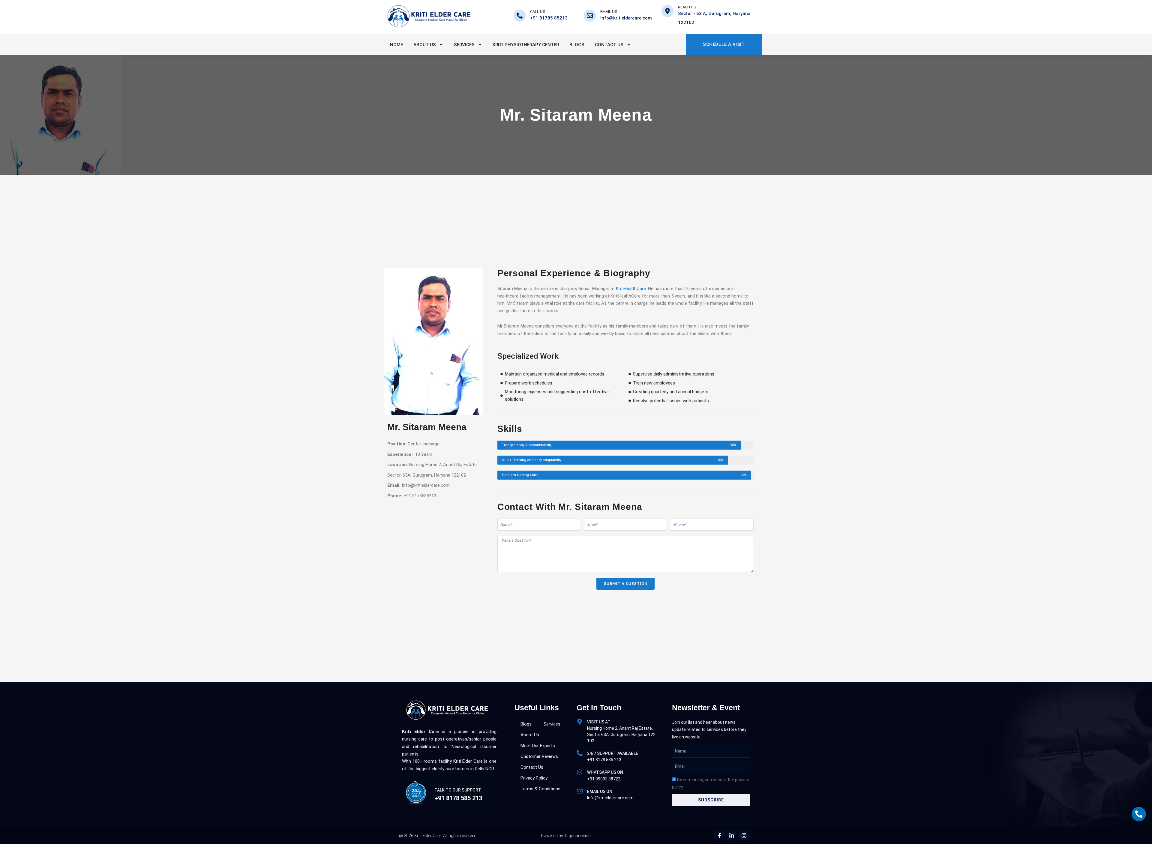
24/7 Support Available (612, 753)
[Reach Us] (668, 11)
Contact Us (609, 44)
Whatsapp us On (605, 772)
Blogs (576, 44)
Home (396, 44)
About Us (424, 44)
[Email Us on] (580, 791)
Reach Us (687, 7)
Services (464, 44)
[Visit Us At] (580, 722)
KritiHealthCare (631, 288)
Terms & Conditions (540, 789)
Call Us (537, 11)
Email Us (608, 11)
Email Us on (599, 791)
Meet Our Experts (537, 745)
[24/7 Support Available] (580, 753)
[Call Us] (520, 16)
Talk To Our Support (457, 790)
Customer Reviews (539, 756)
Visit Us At (598, 722)
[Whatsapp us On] (580, 772)
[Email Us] (590, 16)
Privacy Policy (534, 778)
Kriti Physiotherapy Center (526, 44)
